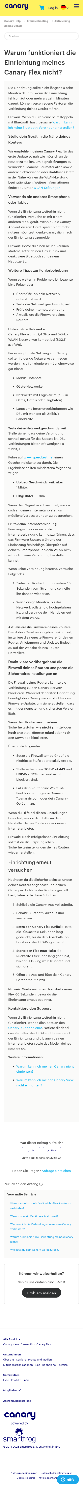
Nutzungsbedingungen (24, 1472)
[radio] (31, 1150)
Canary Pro (27, 1344)
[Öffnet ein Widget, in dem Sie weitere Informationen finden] (68, 1480)
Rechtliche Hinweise (55, 1364)
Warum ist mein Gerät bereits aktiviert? (34, 1216)
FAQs (26, 1380)
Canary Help (12, 21)
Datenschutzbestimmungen (56, 1472)
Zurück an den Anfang (21, 1184)
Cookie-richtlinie (26, 1477)
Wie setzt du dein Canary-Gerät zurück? (34, 1249)
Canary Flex (43, 1344)
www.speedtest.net (39, 457)
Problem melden (41, 1292)
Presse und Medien (40, 1359)
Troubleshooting (37, 21)
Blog (37, 1364)
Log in (53, 7)
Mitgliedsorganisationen (18, 1364)
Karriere (21, 1359)
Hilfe (6, 1380)
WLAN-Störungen (46, 187)
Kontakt (16, 1380)
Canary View (11, 1344)
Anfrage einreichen (56, 1170)
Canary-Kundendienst (25, 1028)
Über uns (8, 1359)
